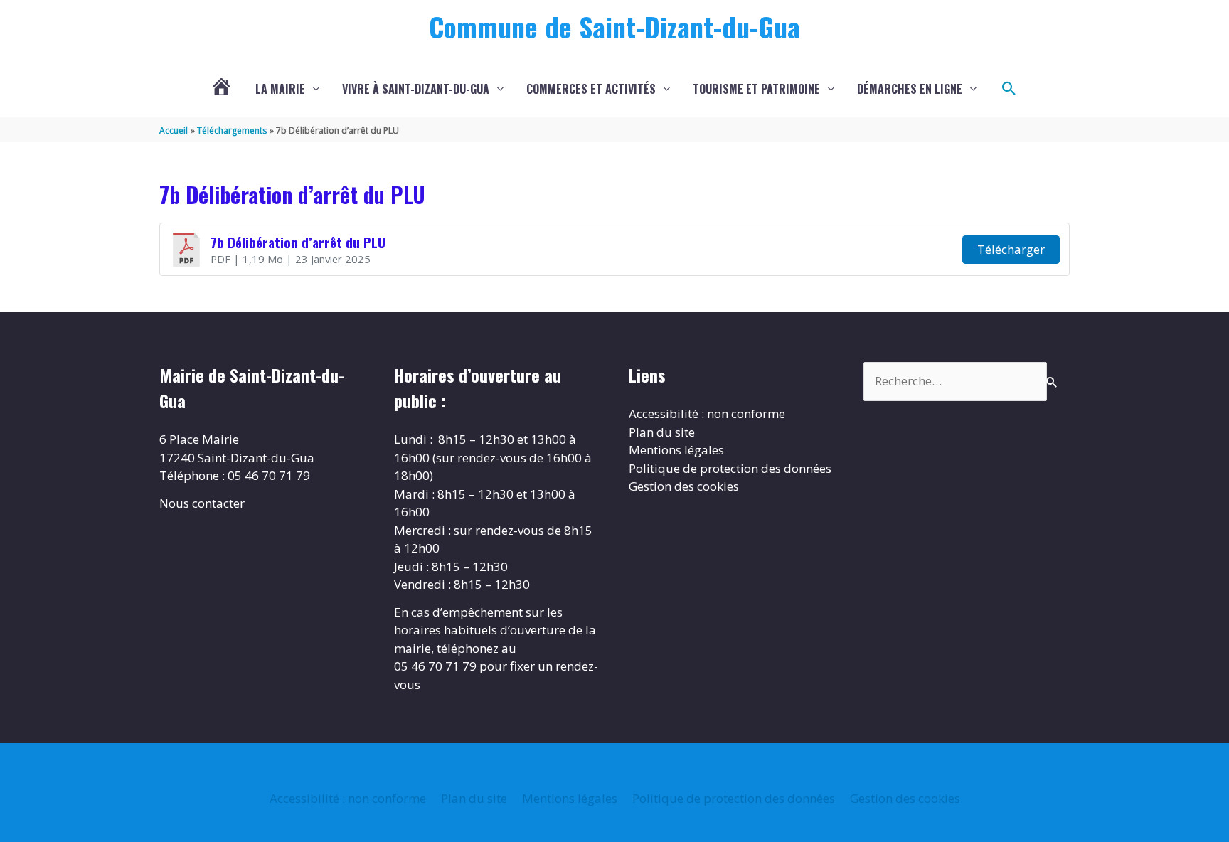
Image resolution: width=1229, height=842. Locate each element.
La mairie (280, 88)
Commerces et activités (591, 88)
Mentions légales (676, 450)
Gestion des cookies (684, 486)
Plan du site (662, 432)
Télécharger (1011, 249)
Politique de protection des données (730, 468)
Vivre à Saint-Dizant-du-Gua (415, 88)
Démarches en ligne (909, 88)
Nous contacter (202, 503)
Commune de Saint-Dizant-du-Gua (614, 26)
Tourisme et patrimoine (756, 88)
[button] (1009, 89)
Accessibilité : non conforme (707, 413)
